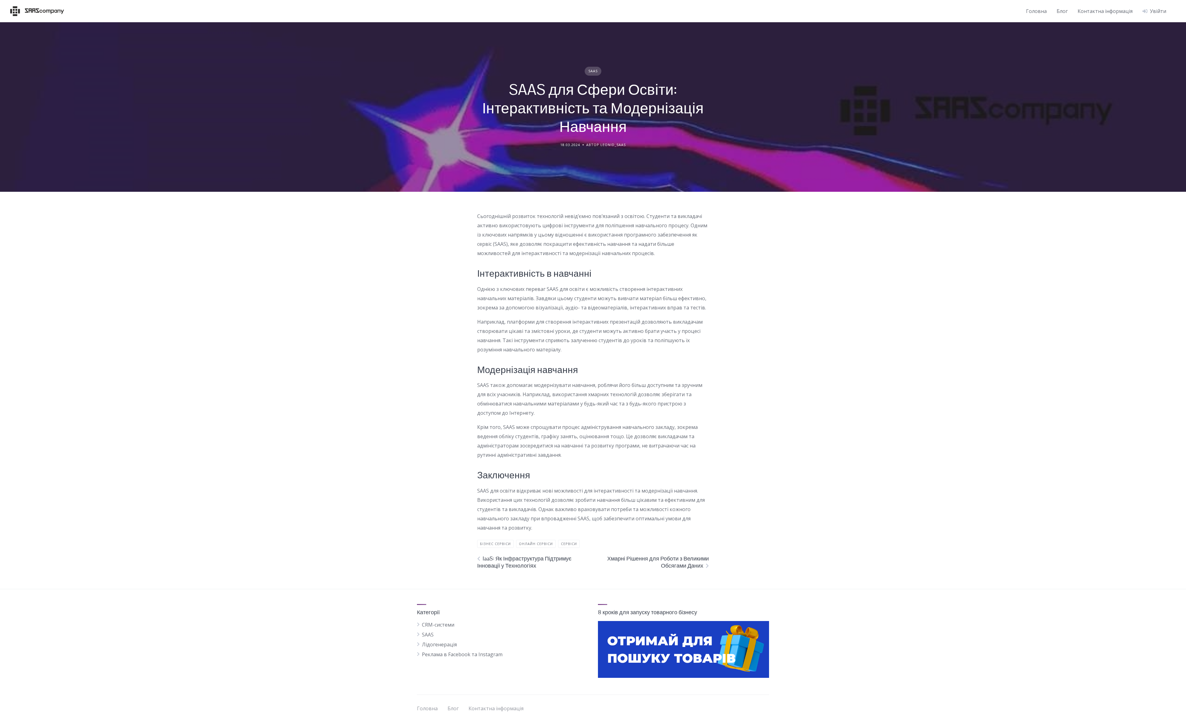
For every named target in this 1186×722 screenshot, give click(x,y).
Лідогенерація (439, 644)
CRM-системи (438, 624)
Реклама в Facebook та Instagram (462, 654)
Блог (1062, 11)
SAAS (593, 71)
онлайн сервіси (536, 543)
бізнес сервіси (495, 543)
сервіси (569, 543)
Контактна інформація (1105, 11)
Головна (1036, 11)
